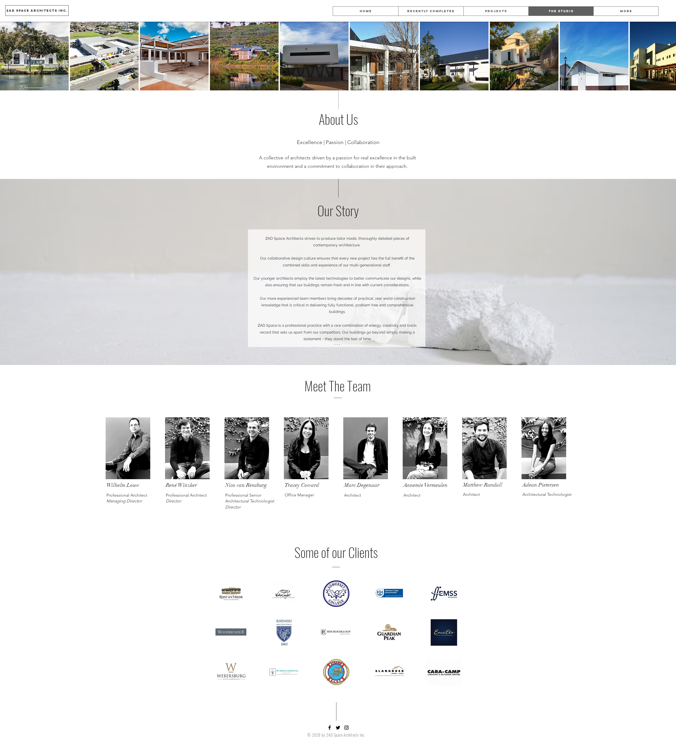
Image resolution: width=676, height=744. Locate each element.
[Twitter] (338, 728)
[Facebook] (329, 728)
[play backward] (6, 56)
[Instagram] (346, 728)
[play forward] (669, 56)
